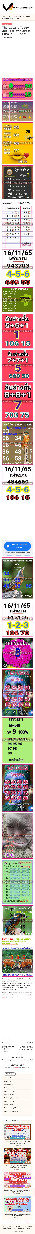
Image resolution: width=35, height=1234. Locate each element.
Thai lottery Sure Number (11, 1098)
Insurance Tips (8, 1078)
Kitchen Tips (7, 1081)
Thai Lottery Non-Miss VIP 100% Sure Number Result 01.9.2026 (17, 1166)
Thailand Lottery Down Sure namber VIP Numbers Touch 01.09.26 (17, 1142)
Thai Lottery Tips (9, 1101)
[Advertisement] (17, 58)
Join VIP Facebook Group (17, 546)
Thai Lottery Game (9, 1088)
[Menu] (4, 13)
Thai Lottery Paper (9, 1091)
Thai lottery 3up (7, 24)
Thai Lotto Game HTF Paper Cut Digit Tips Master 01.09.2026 (17, 1215)
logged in (15, 1067)
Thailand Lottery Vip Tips (11, 1111)
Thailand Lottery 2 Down (11, 1108)
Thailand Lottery (9, 1104)
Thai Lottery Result (9, 1094)
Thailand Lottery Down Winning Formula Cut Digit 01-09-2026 (17, 1191)
